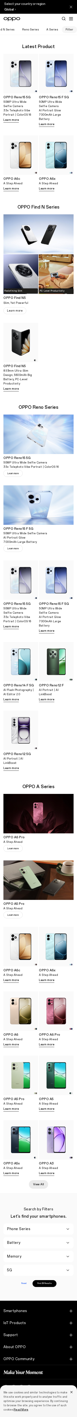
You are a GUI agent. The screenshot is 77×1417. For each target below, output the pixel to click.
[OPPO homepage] (11, 19)
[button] (71, 18)
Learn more (11, 119)
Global (9, 9)
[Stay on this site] (71, 7)
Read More (21, 1409)
